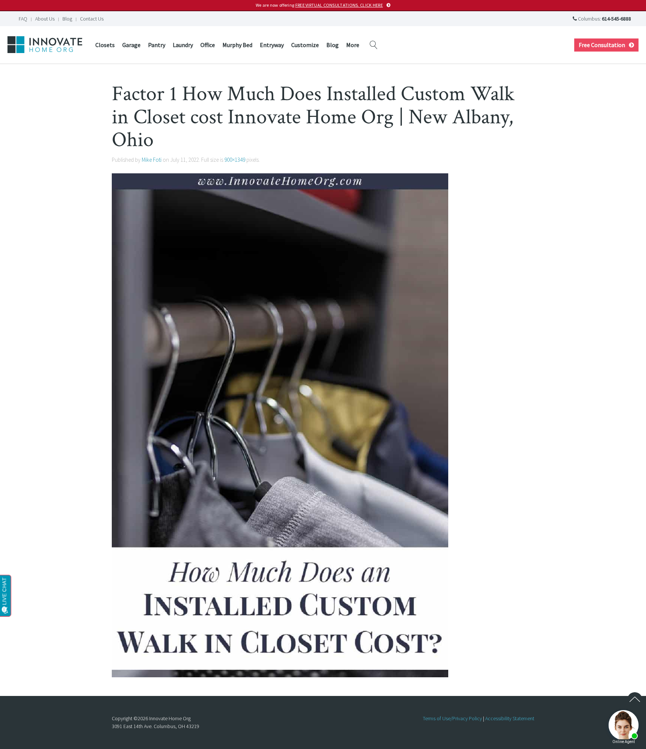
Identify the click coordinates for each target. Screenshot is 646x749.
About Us (45, 18)
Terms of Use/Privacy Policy (452, 718)
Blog (67, 18)
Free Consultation (602, 45)
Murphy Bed (237, 45)
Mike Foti (152, 159)
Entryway (272, 45)
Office (207, 45)
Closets (105, 45)
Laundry (183, 45)
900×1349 (234, 159)
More (352, 45)
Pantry (156, 45)
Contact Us (92, 18)
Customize (305, 45)
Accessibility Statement (509, 718)
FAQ (23, 18)
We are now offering (319, 5)
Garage (131, 45)
